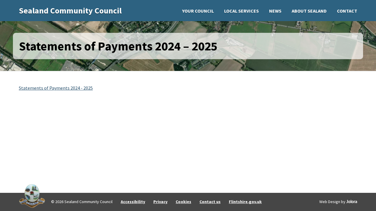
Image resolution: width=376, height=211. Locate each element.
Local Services (241, 11)
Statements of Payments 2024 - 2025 (56, 88)
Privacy (160, 201)
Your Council (198, 11)
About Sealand (309, 11)
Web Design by (338, 201)
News (275, 11)
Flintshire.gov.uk (245, 201)
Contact (347, 11)
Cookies (183, 201)
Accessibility (133, 201)
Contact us (210, 201)
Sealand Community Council (70, 10)
